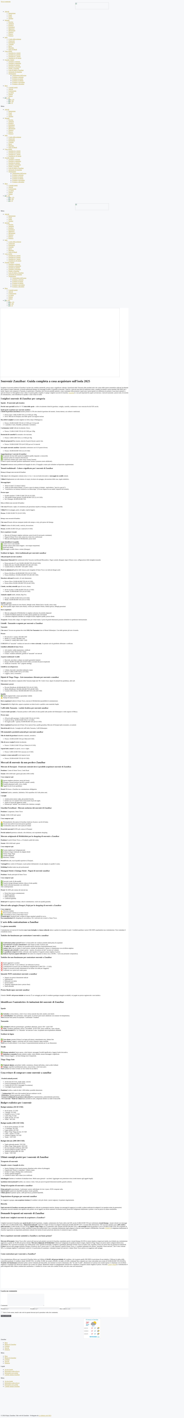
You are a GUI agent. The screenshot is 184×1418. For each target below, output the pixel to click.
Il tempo (7, 1346)
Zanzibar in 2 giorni (14, 53)
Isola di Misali (12, 49)
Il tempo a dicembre (18, 84)
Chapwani (11, 41)
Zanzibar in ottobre (14, 65)
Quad (10, 15)
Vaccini (7, 1348)
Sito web (62, 1309)
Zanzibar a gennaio (14, 61)
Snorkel (10, 18)
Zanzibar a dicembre (14, 67)
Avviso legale (9, 1369)
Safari (10, 17)
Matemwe (11, 29)
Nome (3, 1309)
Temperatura (12, 73)
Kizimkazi (11, 27)
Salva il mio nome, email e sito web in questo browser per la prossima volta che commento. (30, 1312)
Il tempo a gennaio (17, 77)
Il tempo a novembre (18, 82)
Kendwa (11, 25)
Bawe (10, 46)
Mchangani (11, 30)
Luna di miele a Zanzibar (16, 70)
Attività (7, 11)
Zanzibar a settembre (14, 63)
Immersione (12, 13)
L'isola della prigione (14, 39)
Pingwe (10, 34)
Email (32, 1309)
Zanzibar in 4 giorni (14, 54)
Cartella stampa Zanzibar (12, 1375)
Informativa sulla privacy (12, 1371)
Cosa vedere (8, 51)
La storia (11, 92)
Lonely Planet (112, 1264)
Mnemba (11, 48)
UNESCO (108, 1228)
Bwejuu (10, 22)
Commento (4, 1305)
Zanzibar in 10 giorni (14, 58)
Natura (10, 96)
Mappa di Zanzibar (10, 1344)
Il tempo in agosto (17, 79)
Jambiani (11, 23)
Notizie (10, 94)
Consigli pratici (13, 87)
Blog (6, 86)
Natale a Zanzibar (13, 68)
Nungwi (10, 32)
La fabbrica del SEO (45, 1415)
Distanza (7, 1349)
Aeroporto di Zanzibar (15, 72)
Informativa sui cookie (11, 1373)
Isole (6, 37)
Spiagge (7, 20)
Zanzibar (71, 393)
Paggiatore (11, 42)
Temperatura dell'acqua (19, 75)
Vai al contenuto (6, 1)
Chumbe (11, 44)
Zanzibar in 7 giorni (14, 56)
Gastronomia (12, 91)
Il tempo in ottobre (17, 80)
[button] (92, 106)
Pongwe (10, 36)
